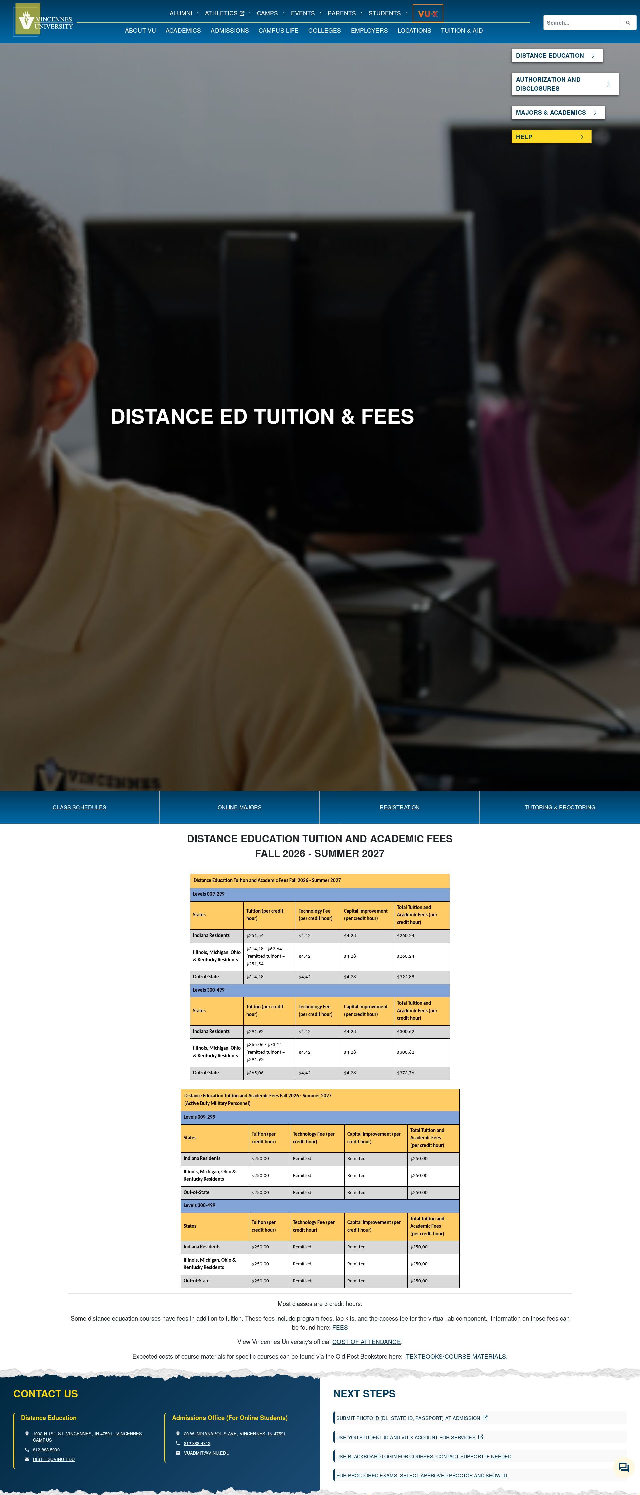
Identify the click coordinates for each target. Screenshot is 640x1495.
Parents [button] (344, 12)
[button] (36, 20)
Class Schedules (79, 807)
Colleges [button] (327, 30)
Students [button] (387, 12)
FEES (340, 1327)
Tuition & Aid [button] (464, 30)
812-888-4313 (197, 1443)
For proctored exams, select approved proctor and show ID (421, 1475)
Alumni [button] (183, 12)
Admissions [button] (232, 30)
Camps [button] (270, 12)
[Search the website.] (627, 22)
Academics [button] (186, 30)
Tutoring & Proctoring (560, 807)
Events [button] (305, 12)
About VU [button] (143, 30)
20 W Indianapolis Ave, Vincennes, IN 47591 (235, 1433)
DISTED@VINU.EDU (54, 1459)
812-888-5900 (46, 1449)
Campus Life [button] (281, 30)
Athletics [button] (227, 12)
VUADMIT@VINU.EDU (206, 1453)
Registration (400, 807)
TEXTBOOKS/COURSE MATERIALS (456, 1356)
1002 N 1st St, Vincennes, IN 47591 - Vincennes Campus (87, 1436)
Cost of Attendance (366, 1341)
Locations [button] (417, 30)
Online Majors (240, 807)
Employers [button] (372, 30)
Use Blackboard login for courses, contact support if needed (423, 1456)
